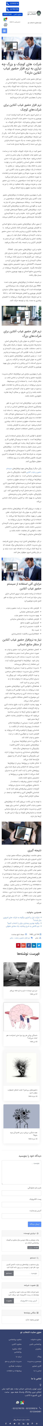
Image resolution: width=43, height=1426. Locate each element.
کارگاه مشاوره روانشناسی (17, 1350)
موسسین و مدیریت (34, 1361)
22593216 (14, 3)
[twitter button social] (14, 1424)
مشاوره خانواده (36, 1339)
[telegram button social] (10, 1423)
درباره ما (19, 1356)
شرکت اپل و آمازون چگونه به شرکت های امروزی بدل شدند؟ (22, 919)
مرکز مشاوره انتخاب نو (34, 23)
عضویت (9, 1300)
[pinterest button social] (32, 1424)
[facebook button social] (5, 1424)
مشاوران (38, 1349)
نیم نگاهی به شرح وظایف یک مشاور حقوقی (22, 926)
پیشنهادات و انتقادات (14, 1370)
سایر (36, 938)
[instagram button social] (19, 1424)
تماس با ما (37, 1370)
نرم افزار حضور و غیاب (22, 938)
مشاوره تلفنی (12, 14)
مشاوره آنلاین (17, 1344)
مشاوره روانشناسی (15, 1339)
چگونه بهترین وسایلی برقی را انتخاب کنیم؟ (23, 923)
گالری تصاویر (36, 1366)
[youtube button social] (28, 1424)
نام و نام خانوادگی (34, 1187)
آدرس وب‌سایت (35, 1210)
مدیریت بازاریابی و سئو (13, 1361)
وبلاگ (39, 1356)
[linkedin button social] (23, 1424)
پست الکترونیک (35, 1199)
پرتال (15, 1419)
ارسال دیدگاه (34, 1224)
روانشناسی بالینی (35, 1344)
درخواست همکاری (15, 1366)
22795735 (14, 9)
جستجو (9, 1273)
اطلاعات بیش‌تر (33, 1247)
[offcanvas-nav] (4, 31)
